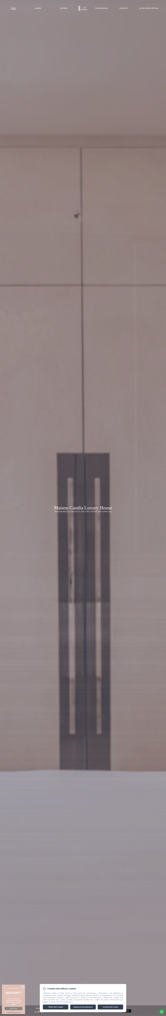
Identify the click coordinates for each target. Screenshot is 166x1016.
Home (13, 8)
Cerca (126, 1011)
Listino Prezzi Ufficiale (149, 8)
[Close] (22, 987)
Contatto (123, 8)
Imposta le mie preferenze (83, 1007)
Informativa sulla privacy (64, 1002)
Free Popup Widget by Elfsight (13, 1012)
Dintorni (63, 8)
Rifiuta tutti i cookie (56, 1007)
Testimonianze (101, 8)
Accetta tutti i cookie (110, 1007)
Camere (37, 8)
